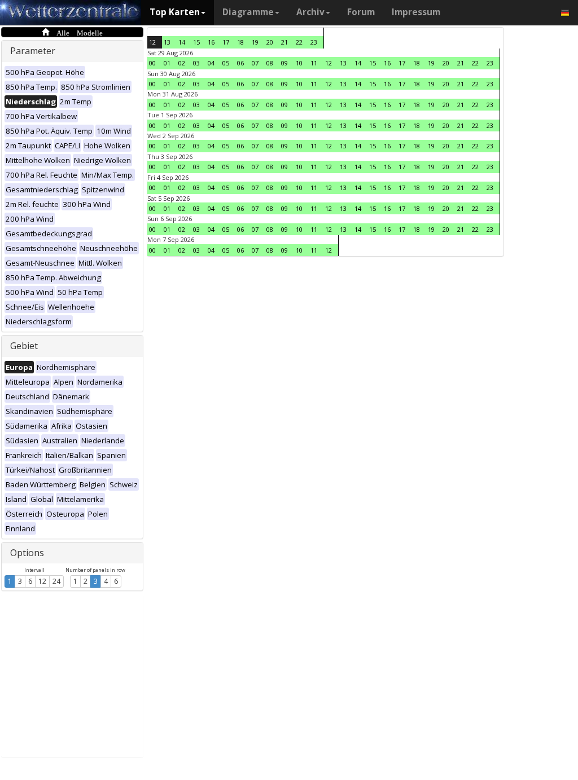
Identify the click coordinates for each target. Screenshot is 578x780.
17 (225, 42)
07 (255, 63)
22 (299, 42)
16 (211, 42)
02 (181, 63)
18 (240, 42)
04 (211, 63)
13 (167, 42)
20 (269, 42)
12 (42, 581)
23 (313, 42)
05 (225, 63)
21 (284, 42)
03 (196, 63)
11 (313, 63)
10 (299, 63)
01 (167, 63)
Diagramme (248, 12)
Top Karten (175, 12)
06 (240, 63)
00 (152, 63)
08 (269, 63)
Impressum (416, 12)
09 (284, 63)
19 (255, 42)
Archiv (310, 12)
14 (181, 42)
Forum (361, 12)
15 (196, 42)
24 (56, 581)
